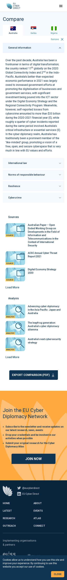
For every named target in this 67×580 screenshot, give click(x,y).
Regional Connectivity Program (23, 105)
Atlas (37, 518)
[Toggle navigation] (61, 6)
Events (38, 510)
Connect (39, 525)
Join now (33, 459)
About (38, 503)
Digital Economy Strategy (32, 101)
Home (6, 503)
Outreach (9, 525)
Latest (7, 510)
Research (9, 518)
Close (58, 574)
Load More (12, 287)
